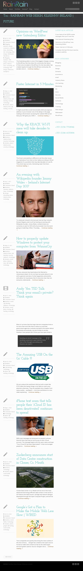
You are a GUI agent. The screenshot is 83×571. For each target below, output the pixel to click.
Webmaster (11, 54)
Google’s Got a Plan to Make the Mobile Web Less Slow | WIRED (35, 511)
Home (5, 9)
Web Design (59, 109)
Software (5, 257)
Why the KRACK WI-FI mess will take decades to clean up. (33, 128)
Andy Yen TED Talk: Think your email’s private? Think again (34, 292)
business (5, 59)
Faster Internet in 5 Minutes (34, 84)
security (10, 108)
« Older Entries (8, 556)
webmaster (11, 69)
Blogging (7, 44)
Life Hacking (6, 303)
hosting (9, 309)
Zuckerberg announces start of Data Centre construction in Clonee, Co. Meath (34, 458)
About (11, 9)
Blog (30, 9)
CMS (10, 59)
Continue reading (34, 69)
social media (6, 473)
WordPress (6, 56)
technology (6, 67)
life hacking (10, 263)
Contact (36, 9)
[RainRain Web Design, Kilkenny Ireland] (16, 4)
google (5, 525)
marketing (9, 65)
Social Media (59, 98)
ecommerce (6, 48)
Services (24, 9)
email (11, 259)
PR (4, 52)
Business (5, 46)
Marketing (9, 50)
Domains (5, 189)
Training (58, 106)
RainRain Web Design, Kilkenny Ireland (20, 564)
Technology (8, 52)
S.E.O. (57, 92)
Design (10, 46)
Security (10, 100)
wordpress (6, 71)
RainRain (7, 40)
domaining (6, 195)
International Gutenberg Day (64, 39)
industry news (7, 106)
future (5, 63)
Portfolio (17, 9)
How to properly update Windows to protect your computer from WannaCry (34, 242)
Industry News (7, 99)
